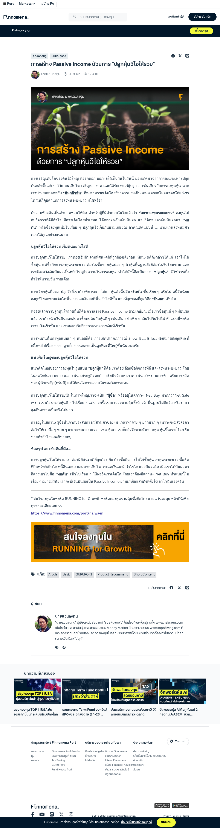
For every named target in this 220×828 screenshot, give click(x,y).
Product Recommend (113, 574)
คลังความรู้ (39, 56)
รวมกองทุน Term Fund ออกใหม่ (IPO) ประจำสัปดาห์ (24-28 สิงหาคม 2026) (84, 712)
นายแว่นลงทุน (66, 616)
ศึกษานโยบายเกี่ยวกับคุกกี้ (136, 822)
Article (53, 574)
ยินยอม (166, 822)
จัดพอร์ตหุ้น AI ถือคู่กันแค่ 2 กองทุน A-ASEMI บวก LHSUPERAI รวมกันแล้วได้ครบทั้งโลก (181, 712)
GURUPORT (84, 574)
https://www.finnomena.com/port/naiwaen (67, 513)
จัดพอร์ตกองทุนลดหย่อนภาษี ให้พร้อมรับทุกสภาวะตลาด (133, 712)
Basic (66, 574)
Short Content (144, 574)
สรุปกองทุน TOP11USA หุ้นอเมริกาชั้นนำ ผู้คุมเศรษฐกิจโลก (36, 712)
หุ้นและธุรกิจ (59, 56)
